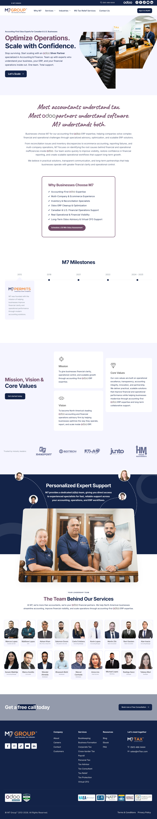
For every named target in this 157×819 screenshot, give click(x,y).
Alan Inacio (145, 641)
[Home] (16, 11)
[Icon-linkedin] (151, 2)
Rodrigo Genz (128, 672)
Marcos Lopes (11, 641)
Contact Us (104, 11)
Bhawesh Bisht (62, 672)
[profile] (11, 639)
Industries (63, 11)
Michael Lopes (112, 672)
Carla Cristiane (78, 641)
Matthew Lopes (28, 641)
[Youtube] (148, 2)
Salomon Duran (61, 641)
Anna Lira (95, 672)
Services (49, 11)
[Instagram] (136, 2)
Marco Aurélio (28, 672)
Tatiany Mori (145, 672)
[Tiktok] (144, 2)
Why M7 (37, 11)
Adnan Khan (45, 641)
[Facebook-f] (140, 2)
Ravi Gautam (129, 641)
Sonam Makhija (11, 672)
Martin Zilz (112, 641)
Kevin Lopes (95, 641)
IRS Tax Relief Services (85, 11)
